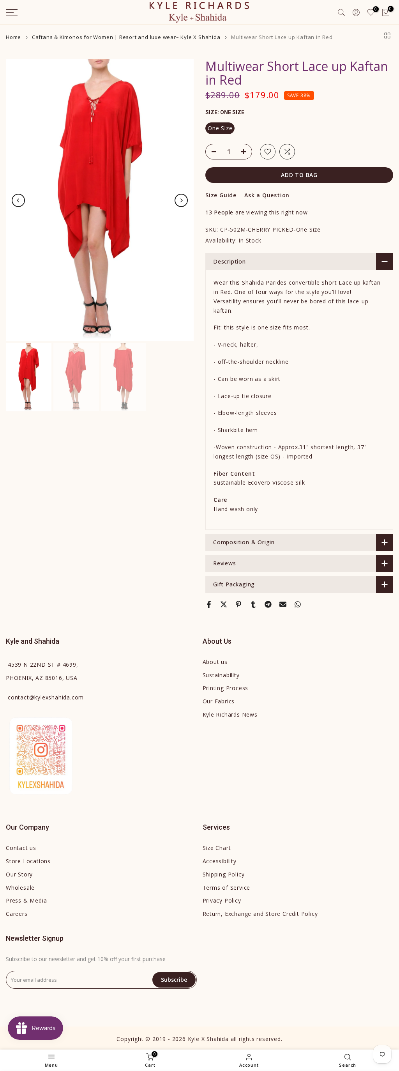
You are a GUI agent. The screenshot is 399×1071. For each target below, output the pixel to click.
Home (13, 37)
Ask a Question (267, 195)
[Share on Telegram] (268, 604)
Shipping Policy (224, 874)
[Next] (181, 200)
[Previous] (18, 200)
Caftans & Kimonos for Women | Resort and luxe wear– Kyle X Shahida (126, 37)
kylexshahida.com (46, 697)
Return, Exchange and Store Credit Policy (260, 913)
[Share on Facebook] (208, 604)
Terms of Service (227, 887)
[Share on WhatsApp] (297, 604)
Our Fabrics (219, 701)
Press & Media (26, 900)
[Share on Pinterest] (238, 604)
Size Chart (217, 847)
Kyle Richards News (230, 714)
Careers (17, 913)
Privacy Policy (222, 900)
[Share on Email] (282, 604)
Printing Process (226, 688)
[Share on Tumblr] (253, 604)
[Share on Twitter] (223, 604)
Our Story (19, 874)
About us (215, 662)
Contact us (21, 847)
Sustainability (221, 675)
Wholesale (20, 887)
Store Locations (28, 861)
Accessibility (220, 861)
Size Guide (221, 195)
